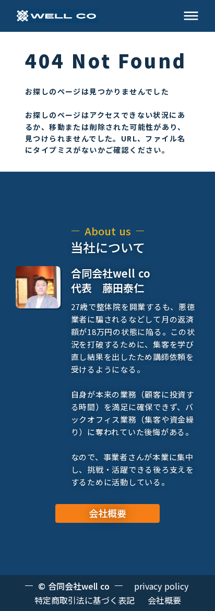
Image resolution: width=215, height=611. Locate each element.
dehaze (191, 16)
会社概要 (164, 600)
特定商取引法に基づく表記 (84, 600)
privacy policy (161, 586)
